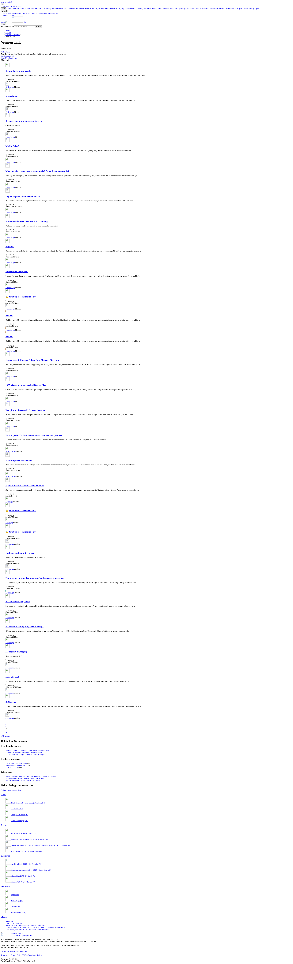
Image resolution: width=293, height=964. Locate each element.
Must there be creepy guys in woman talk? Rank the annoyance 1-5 (37, 171)
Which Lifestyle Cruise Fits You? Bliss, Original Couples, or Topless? (30, 776)
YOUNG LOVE (11, 768)
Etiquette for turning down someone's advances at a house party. (35, 578)
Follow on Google (7, 15)
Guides (165, 8)
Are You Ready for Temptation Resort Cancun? (22, 780)
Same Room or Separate (16, 271)
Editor (9, 13)
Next (7, 732)
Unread (14, 58)
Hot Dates (49, 8)
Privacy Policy (16, 955)
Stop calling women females (18, 71)
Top (10, 58)
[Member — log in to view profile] (7, 66)
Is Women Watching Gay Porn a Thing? (24, 626)
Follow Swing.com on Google (12, 790)
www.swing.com (17, 933)
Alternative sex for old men (15, 765)
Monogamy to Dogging (16, 652)
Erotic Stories (92, 8)
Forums (143, 8)
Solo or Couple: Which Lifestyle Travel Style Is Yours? (25, 778)
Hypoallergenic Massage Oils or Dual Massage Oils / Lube (32, 360)
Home (7, 31)
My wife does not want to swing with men (24, 485)
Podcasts (117, 8)
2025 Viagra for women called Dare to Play (25, 385)
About (20, 951)
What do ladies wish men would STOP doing (26, 221)
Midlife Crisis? (12, 146)
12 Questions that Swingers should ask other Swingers (25, 754)
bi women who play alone (17, 601)
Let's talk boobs (12, 677)
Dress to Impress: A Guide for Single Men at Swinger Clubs (27, 750)
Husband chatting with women (19, 553)
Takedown (10, 951)
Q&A (210, 8)
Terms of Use (6, 955)
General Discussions (12, 35)
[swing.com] (14, 22)
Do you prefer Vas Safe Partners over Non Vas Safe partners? (34, 435)
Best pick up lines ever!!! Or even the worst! (25, 410)
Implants (9, 246)
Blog (16, 951)
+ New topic (5, 52)
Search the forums (7, 26)
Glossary (186, 8)
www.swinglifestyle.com (23, 935)
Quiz (252, 8)
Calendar (27, 8)
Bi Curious (10, 702)
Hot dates (5, 856)
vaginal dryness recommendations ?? (22, 196)
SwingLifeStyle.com (45, 13)
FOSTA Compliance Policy (32, 955)
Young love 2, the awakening (16, 763)
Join (24, 22)
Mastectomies (11, 96)
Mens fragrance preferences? (18, 460)
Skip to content (6, 2)
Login (11, 6)
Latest (3, 58)
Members (5, 886)
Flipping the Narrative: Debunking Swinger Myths (23, 752)
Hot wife (9, 315)
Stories (4, 917)
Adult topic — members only (22, 297)
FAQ (234, 8)
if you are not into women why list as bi (23, 121)
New (7, 58)
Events (12, 8)
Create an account (7, 56)
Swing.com (24, 13)
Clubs (71, 8)
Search (38, 26)
